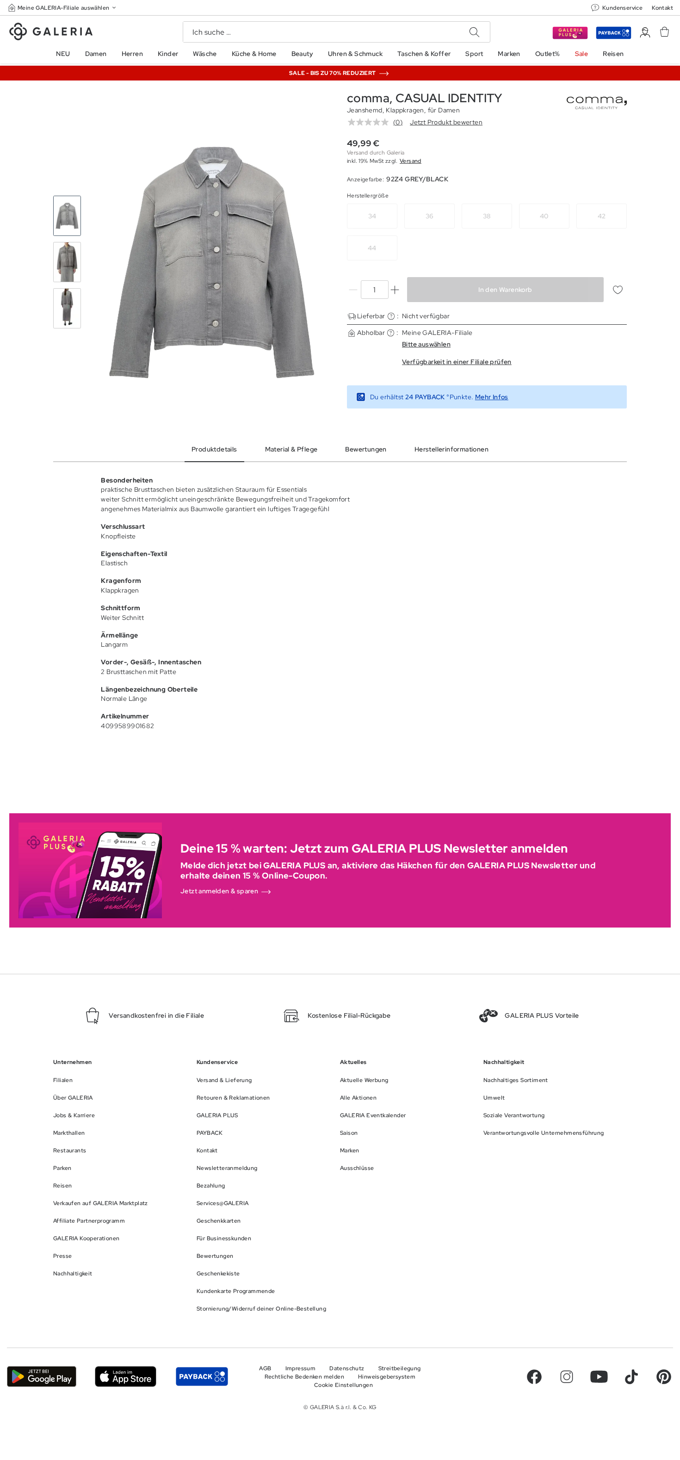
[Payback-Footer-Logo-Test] (202, 1376)
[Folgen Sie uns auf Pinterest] (664, 1376)
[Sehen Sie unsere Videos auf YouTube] (599, 1376)
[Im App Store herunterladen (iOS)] (125, 1376)
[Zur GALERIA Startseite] (51, 33)
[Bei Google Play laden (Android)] (41, 1376)
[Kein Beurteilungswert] (370, 122)
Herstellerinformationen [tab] (451, 449)
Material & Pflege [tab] (291, 449)
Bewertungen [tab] (365, 449)
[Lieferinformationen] (391, 316)
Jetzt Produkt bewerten (446, 122)
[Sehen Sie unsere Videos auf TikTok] (631, 1376)
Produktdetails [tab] (214, 449)
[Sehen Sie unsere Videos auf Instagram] (566, 1376)
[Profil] (645, 32)
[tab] (211, 262)
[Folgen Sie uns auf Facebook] (534, 1376)
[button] (63, 7)
